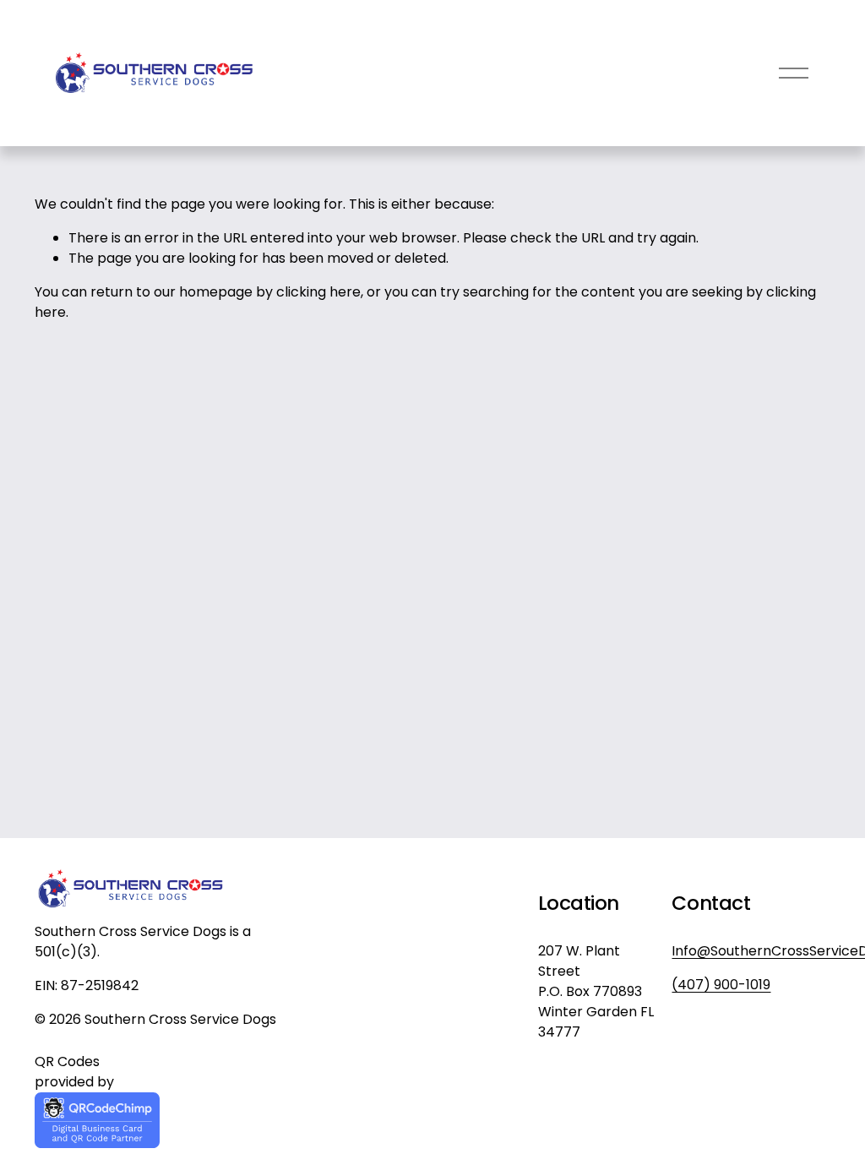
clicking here (318, 292)
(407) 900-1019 (721, 984)
